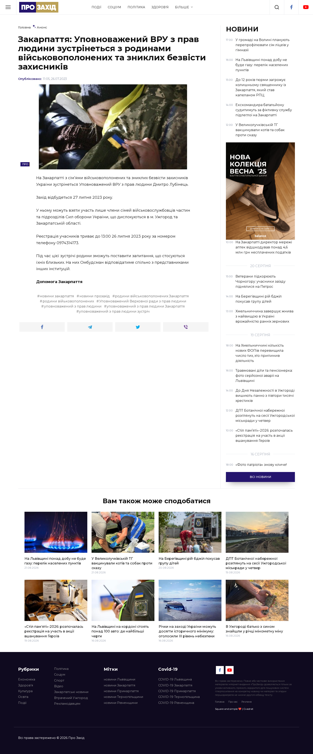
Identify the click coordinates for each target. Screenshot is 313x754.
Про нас (233, 701)
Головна (219, 701)
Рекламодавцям (67, 704)
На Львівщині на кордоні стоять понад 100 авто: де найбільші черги (120, 631)
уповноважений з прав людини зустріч (114, 311)
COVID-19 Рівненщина (176, 703)
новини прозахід (94, 296)
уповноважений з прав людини (73, 306)
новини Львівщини (119, 679)
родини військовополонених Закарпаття (152, 296)
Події (96, 7)
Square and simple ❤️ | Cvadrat (234, 708)
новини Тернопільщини (123, 697)
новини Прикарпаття (121, 691)
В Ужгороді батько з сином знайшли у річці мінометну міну (254, 629)
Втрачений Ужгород (71, 698)
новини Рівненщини (121, 703)
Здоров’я (160, 7)
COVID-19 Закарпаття (175, 685)
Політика (136, 7)
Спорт (59, 680)
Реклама (246, 701)
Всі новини (260, 477)
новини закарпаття (57, 296)
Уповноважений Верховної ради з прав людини (142, 301)
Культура (25, 691)
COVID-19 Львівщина (175, 679)
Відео (58, 686)
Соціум (114, 7)
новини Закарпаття (119, 685)
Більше (182, 7)
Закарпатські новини (71, 692)
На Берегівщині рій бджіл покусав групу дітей (189, 560)
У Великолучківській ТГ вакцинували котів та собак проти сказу (122, 563)
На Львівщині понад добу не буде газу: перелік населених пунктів (55, 560)
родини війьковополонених (68, 301)
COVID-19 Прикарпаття (177, 691)
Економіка (26, 679)
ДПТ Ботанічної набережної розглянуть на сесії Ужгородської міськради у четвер (256, 563)
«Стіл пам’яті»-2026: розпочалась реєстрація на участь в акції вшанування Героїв (53, 631)
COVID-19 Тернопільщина (179, 697)
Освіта (23, 697)
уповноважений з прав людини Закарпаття (146, 306)
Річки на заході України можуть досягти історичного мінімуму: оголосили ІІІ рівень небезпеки (187, 631)
